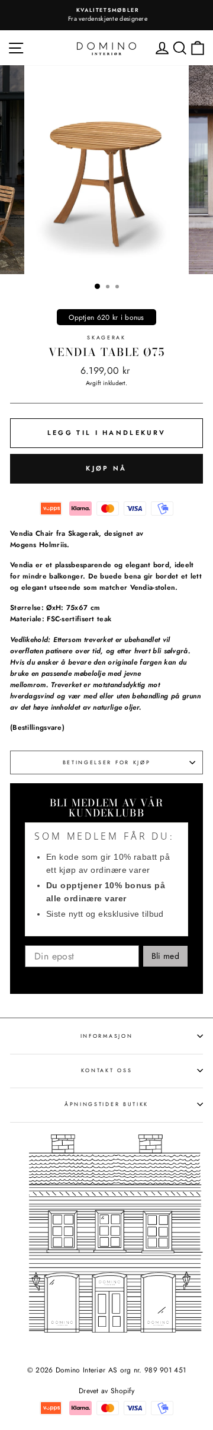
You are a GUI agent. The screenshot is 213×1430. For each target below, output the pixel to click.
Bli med (165, 956)
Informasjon (106, 1036)
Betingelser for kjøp (107, 762)
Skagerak (106, 337)
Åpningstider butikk (106, 1104)
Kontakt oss (106, 1070)
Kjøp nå (106, 468)
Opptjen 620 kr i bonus (106, 317)
